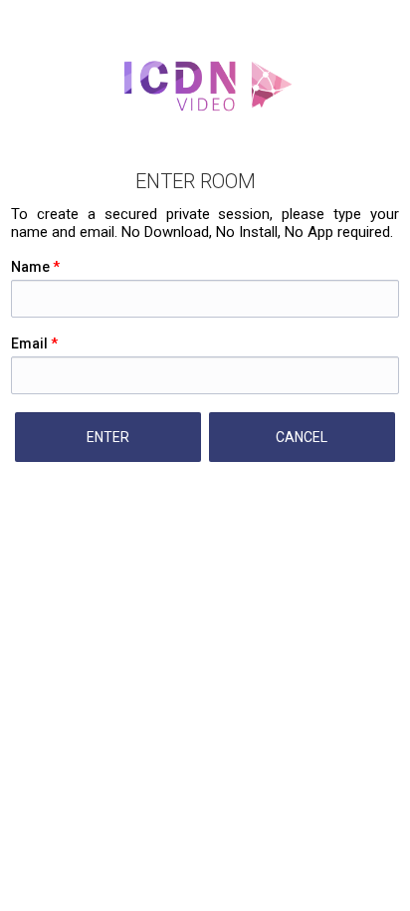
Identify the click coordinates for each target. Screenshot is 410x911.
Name (35, 267)
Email (34, 343)
